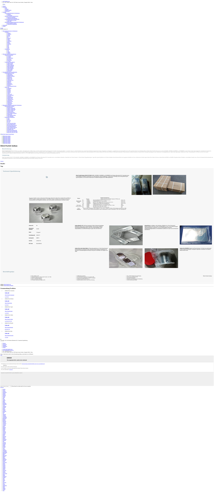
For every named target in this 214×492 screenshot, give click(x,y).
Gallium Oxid (9, 79)
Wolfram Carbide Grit (11, 110)
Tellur (8, 47)
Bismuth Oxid (9, 78)
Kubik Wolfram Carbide (11, 115)
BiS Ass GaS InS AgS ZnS (12, 125)
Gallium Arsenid (10, 63)
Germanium (9, 41)
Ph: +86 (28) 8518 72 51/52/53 (8, 350)
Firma (6, 8)
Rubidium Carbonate (10, 76)
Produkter (4, 12)
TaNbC (8, 119)
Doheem (4, 6)
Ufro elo (1, 161)
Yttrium (8, 93)
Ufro (1, 355)
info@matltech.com (6, 1)
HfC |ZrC (9, 121)
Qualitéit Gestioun (8, 10)
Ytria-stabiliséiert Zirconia (11, 86)
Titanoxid (8, 85)
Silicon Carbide (10, 69)
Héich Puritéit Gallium (9, 319)
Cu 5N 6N (7, 313)
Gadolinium (9, 88)
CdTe (8, 51)
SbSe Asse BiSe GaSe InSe (12, 127)
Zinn (8, 46)
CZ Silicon (9, 56)
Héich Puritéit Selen (8, 303)
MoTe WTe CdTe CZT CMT (12, 132)
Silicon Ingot (9, 60)
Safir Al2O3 (9, 71)
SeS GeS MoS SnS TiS (11, 124)
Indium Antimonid (10, 66)
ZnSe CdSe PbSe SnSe (11, 128)
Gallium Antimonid (10, 65)
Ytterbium (9, 92)
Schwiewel (9, 44)
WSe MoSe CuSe (10, 129)
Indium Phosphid (10, 67)
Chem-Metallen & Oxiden (11, 20)
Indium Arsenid (10, 64)
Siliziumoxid (9, 83)
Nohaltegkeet (7, 11)
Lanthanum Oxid (10, 99)
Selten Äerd (9, 21)
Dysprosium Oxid (10, 95)
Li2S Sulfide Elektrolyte (11, 126)
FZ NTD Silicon (10, 58)
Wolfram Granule (10, 111)
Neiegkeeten (5, 25)
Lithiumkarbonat (10, 75)
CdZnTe (8, 52)
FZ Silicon (9, 57)
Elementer (9, 14)
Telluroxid (9, 82)
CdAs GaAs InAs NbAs (11, 123)
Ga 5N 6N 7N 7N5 (8, 321)
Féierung (8, 43)
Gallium (8, 40)
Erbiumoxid (9, 96)
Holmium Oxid (9, 98)
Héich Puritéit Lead (7, 284)
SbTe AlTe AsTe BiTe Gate (12, 130)
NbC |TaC (9, 120)
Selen (8, 45)
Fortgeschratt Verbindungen (12, 24)
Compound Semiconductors (12, 18)
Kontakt (4, 26)
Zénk (8, 48)
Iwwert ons (5, 7)
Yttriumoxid (9, 104)
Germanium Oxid (10, 80)
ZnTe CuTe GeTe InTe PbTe (12, 131)
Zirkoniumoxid (9, 84)
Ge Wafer (9, 61)
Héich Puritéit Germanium (8, 285)
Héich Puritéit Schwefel (9, 335)
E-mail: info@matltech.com (7, 349)
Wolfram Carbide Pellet (11, 109)
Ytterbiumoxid (9, 103)
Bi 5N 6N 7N (7, 329)
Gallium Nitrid (9, 70)
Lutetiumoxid (9, 100)
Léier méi (7, 292)
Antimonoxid (9, 77)
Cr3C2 (8, 118)
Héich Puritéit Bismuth (9, 327)
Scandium (9, 91)
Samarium (9, 90)
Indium (8, 42)
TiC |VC (8, 122)
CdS (8, 50)
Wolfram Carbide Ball (11, 108)
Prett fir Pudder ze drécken (11, 113)
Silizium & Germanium (11, 17)
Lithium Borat (9, 74)
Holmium (8, 89)
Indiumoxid (9, 81)
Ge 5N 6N (7, 296)
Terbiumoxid (9, 102)
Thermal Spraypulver (11, 112)
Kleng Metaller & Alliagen (11, 23)
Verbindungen (9, 15)
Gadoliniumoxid (10, 97)
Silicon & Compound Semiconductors (11, 16)
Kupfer (8, 39)
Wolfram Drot (9, 114)
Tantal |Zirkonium (10, 116)
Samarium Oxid (10, 101)
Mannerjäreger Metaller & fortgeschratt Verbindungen (14, 22)
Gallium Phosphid (10, 68)
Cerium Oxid (9, 94)
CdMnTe (8, 53)
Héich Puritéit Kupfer (8, 311)
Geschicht (6, 9)
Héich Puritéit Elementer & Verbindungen (12, 13)
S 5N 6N (6, 337)
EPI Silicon (9, 59)
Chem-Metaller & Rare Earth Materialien (12, 19)
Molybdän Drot (10, 107)
